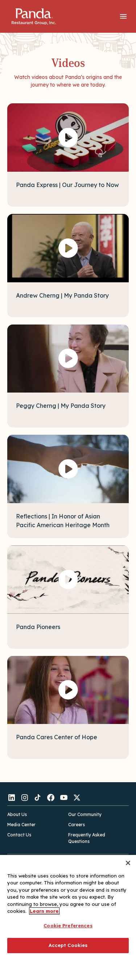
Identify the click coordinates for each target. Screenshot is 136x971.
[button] (123, 16)
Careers (76, 824)
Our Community (85, 814)
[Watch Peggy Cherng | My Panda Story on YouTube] (68, 359)
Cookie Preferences (68, 925)
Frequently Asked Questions (86, 838)
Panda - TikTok (37, 797)
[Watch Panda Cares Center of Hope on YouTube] (68, 690)
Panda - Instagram (24, 797)
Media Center (21, 824)
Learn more (44, 911)
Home (33, 16)
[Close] (128, 863)
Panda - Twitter (77, 797)
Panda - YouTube (63, 797)
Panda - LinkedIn (11, 797)
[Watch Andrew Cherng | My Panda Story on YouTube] (68, 248)
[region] (68, 913)
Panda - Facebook (50, 797)
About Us (17, 814)
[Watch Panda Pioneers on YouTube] (68, 579)
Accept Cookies (68, 945)
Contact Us (19, 834)
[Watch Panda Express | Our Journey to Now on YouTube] (68, 137)
